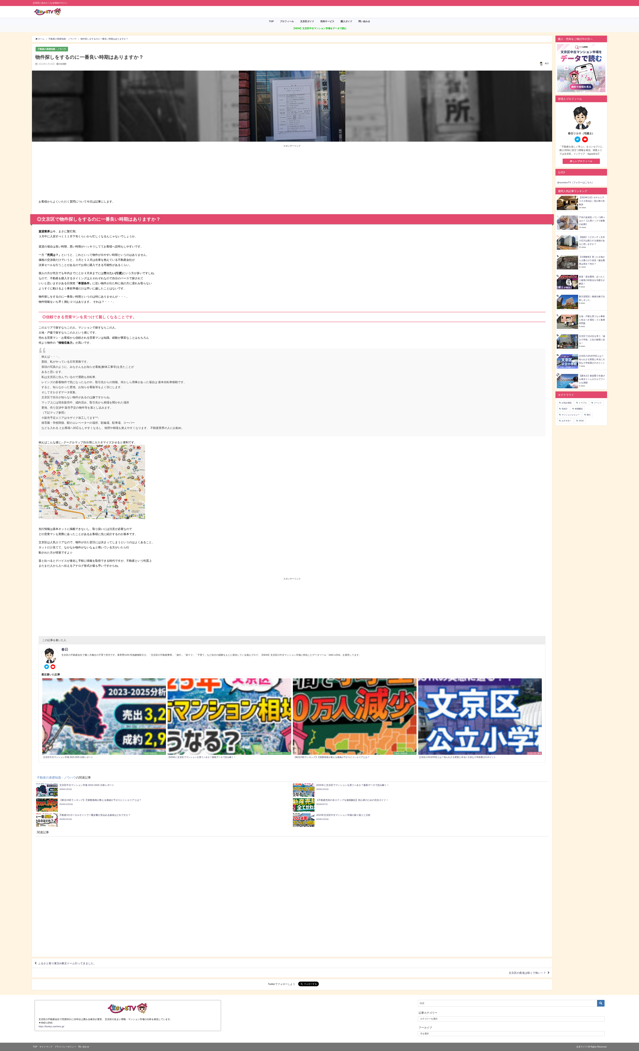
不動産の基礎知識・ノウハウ (52, 49)
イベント (598, 403)
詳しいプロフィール (581, 161)
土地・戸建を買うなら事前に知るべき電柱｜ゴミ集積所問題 (592, 319)
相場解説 (579, 409)
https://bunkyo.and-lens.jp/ (51, 1026)
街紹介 (565, 409)
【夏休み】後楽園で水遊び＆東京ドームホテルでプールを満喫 (592, 379)
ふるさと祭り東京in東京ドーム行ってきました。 (67, 963)
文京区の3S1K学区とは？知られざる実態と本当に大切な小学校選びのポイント (592, 359)
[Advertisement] (165, 172)
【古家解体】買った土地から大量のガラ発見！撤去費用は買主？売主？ (592, 260)
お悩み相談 (567, 403)
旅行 (589, 415)
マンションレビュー (571, 415)
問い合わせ (364, 21)
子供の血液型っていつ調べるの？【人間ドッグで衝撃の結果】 (592, 220)
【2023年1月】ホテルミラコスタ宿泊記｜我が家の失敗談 (592, 201)
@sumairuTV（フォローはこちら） (575, 182)
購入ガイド (346, 21)
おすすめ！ (567, 421)
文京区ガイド (307, 21)
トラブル (583, 403)
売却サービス (327, 21)
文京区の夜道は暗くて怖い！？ (527, 972)
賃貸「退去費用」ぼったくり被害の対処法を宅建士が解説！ (592, 280)
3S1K (581, 421)
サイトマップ (45, 1047)
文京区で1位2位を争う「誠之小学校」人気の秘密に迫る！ (592, 339)
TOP (271, 21)
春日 (547, 63)
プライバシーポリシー (65, 1047)
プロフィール (287, 21)
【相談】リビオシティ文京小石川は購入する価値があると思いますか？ (592, 240)
